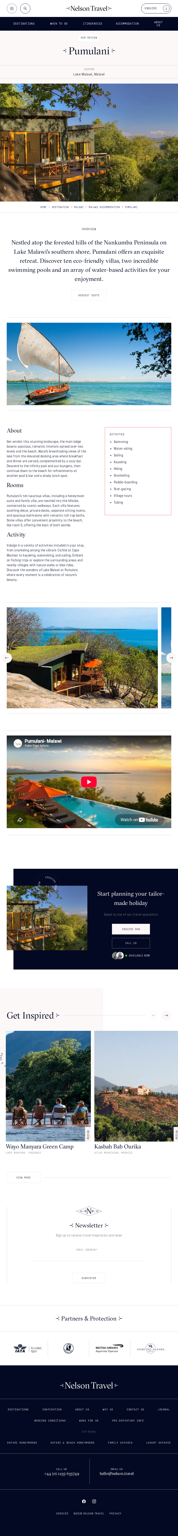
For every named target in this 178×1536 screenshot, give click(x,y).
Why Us (108, 1409)
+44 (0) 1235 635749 (61, 1473)
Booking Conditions (50, 1420)
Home (43, 207)
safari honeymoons (22, 1442)
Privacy (115, 1513)
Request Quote (88, 295)
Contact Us (135, 1409)
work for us (89, 1420)
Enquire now (131, 929)
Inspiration (52, 1409)
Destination (60, 207)
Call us (131, 943)
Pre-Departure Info (128, 1420)
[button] (25, 23)
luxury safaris (158, 1442)
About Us (82, 1409)
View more (23, 1177)
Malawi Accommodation (104, 207)
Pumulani (131, 207)
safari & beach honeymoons (73, 1442)
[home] (89, 8)
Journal (164, 1409)
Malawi (78, 207)
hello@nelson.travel (117, 1473)
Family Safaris (120, 1442)
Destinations (18, 1409)
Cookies (62, 1513)
